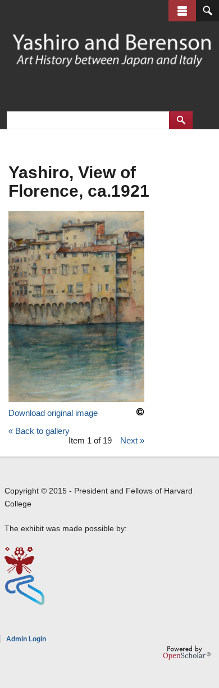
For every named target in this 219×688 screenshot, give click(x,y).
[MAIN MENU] (182, 10)
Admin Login (26, 639)
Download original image (53, 413)
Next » (132, 440)
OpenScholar (187, 652)
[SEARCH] (207, 10)
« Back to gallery (39, 431)
